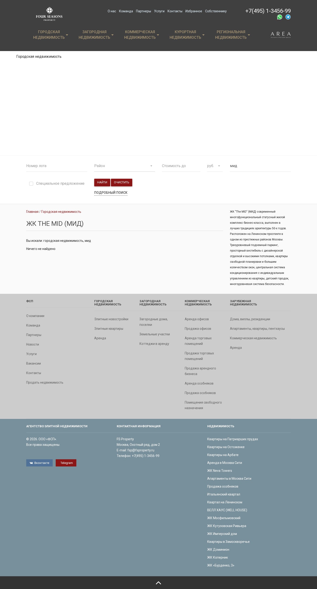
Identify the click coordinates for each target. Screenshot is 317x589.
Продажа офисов (198, 328)
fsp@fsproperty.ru (140, 450)
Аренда (100, 338)
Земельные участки (154, 334)
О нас (112, 11)
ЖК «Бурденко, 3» (220, 565)
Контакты (175, 11)
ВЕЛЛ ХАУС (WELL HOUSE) (227, 510)
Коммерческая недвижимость (140, 35)
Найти (102, 182)
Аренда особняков (199, 383)
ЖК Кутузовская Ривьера (226, 526)
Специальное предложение (60, 184)
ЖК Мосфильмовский (223, 518)
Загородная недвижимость (94, 35)
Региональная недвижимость (231, 35)
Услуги (159, 11)
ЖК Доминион (218, 549)
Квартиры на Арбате (223, 455)
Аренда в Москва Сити (224, 463)
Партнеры (143, 11)
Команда (126, 11)
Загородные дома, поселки (153, 322)
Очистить (121, 182)
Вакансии (33, 363)
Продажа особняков (200, 393)
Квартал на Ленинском (224, 502)
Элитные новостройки (111, 319)
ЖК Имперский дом (222, 534)
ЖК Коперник (217, 557)
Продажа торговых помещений (199, 356)
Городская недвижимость (49, 35)
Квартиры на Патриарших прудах (232, 439)
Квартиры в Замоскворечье (228, 542)
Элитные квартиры (108, 328)
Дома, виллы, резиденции (250, 319)
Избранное (193, 11)
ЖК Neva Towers (219, 470)
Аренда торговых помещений (198, 341)
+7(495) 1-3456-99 (268, 11)
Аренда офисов (197, 319)
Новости (32, 344)
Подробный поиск (110, 192)
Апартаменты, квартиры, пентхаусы (257, 328)
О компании (35, 316)
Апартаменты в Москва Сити (229, 478)
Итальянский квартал (223, 494)
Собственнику (216, 11)
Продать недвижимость (44, 382)
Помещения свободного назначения (203, 405)
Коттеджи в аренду (154, 344)
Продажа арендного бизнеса (200, 371)
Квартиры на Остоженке (226, 447)
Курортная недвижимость (185, 35)
